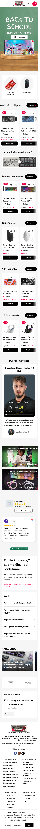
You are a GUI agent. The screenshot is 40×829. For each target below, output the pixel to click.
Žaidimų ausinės (9, 771)
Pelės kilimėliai (8, 768)
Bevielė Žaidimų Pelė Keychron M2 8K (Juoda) (9, 247)
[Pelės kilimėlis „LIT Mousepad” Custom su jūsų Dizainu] (10, 281)
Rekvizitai (10, 804)
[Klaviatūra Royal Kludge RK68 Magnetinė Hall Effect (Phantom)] (10, 189)
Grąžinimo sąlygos (29, 767)
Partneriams (11, 801)
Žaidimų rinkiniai (9, 783)
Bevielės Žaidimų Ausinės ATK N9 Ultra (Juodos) (27, 339)
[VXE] (28, 682)
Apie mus (10, 795)
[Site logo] (19, 4)
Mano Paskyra (30, 795)
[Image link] (19, 729)
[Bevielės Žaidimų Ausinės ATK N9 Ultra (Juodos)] (28, 328)
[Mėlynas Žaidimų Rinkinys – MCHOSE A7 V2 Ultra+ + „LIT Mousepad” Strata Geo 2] (29, 119)
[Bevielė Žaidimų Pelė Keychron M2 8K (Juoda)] (10, 235)
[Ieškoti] (7, 4)
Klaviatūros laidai (9, 780)
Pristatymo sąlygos (27, 774)
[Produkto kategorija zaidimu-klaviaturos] (11, 87)
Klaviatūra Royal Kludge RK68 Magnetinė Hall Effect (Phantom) (9, 202)
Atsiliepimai (11, 798)
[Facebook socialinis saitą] (15, 753)
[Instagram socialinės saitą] (19, 753)
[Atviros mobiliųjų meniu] (3, 4)
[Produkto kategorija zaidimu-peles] (27, 86)
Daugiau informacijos (14, 825)
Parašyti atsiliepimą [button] (23, 511)
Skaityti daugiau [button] (9, 538)
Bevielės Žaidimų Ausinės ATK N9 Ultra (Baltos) (9, 339)
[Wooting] (10, 682)
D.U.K (27, 801)
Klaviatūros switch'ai (10, 774)
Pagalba (28, 798)
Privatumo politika (29, 778)
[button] (10, 258)
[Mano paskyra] (29, 4)
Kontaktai (10, 807)
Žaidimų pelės (8, 765)
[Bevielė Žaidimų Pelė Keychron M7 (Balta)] (28, 235)
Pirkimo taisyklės (29, 770)
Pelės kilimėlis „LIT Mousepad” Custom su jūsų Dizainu (10, 294)
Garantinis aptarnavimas (28, 763)
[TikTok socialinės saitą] (23, 753)
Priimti (29, 825)
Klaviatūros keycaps (10, 777)
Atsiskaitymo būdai (27, 782)
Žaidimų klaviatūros (10, 762)
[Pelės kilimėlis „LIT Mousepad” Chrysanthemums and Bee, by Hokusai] (28, 281)
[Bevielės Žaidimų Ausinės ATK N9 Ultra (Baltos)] (10, 328)
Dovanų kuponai (9, 786)
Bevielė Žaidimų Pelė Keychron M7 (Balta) (27, 247)
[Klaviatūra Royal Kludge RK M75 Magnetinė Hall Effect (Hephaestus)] (28, 189)
